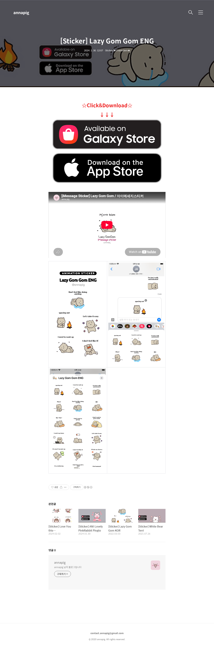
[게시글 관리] (65, 487)
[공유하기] (61, 487)
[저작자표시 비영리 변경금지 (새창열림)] (87, 487)
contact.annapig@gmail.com (107, 633)
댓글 (52, 550)
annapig (21, 12)
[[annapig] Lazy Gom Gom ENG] (107, 135)
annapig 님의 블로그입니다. (68, 567)
